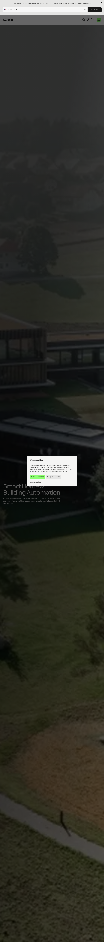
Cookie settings (36, 482)
